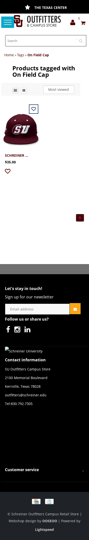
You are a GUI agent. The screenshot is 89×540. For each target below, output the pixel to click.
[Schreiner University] (37, 21)
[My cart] (83, 23)
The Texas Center (50, 7)
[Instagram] (18, 330)
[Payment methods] (44, 501)
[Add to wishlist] (8, 172)
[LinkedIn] (28, 330)
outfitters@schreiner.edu (25, 395)
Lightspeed (44, 529)
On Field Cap (38, 55)
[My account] (74, 23)
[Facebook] (9, 330)
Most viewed (58, 89)
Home (9, 55)
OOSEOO (49, 521)
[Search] (82, 39)
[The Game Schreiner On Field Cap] (21, 126)
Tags (20, 55)
